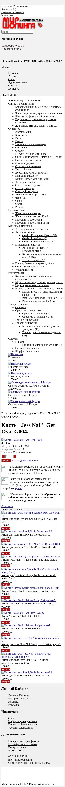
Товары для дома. (18, 304)
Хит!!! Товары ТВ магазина (24, 100)
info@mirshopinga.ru (20, 759)
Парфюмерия (16, 210)
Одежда (13, 338)
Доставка (13, 88)
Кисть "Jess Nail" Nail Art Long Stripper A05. (27, 603)
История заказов (18, 698)
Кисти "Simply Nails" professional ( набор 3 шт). (29, 590)
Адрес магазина (17, 82)
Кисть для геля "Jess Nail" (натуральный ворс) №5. (31, 644)
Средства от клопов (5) (35, 313)
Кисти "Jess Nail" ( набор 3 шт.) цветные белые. (29, 559)
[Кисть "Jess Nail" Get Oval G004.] (21, 439)
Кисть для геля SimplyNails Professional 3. (25, 675)
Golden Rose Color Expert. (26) (39, 235)
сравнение (31, 460)
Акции (12, 76)
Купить (5, 528)
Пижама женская (18, 366)
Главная (6, 413)
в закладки (18, 460)
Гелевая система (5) (33, 250)
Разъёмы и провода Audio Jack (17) (42, 297)
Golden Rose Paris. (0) (34, 238)
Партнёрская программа (22, 744)
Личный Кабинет (18, 695)
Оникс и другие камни (21, 103)
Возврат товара (17, 747)
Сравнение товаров (12, 12)
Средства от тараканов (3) (37, 316)
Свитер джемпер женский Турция (28, 385)
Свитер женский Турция (22, 395)
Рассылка (13, 704)
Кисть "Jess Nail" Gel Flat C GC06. (21, 616)
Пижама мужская (18, 376)
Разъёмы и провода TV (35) (38, 301)
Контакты (7, 15)
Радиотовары (16, 272)
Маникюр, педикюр (20, 225)
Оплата (12, 85)
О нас (11, 79)
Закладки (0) (8, 9)
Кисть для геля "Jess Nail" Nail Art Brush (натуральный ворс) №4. (25, 661)
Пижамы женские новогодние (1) (42, 344)
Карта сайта (15, 750)
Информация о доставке (22, 721)
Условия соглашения (20, 727)
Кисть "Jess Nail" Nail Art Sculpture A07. (24, 628)
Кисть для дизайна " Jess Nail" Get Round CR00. (29, 547)
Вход (4, 6)
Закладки (13, 701)
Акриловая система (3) (35, 247)
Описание (7, 506)
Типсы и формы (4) (33, 260)
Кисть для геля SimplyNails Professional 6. (25, 534)
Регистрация (20, 6)
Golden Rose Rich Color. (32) (38, 241)
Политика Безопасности (22, 724)
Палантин (14, 357)
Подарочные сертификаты (24, 741)
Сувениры (14, 128)
